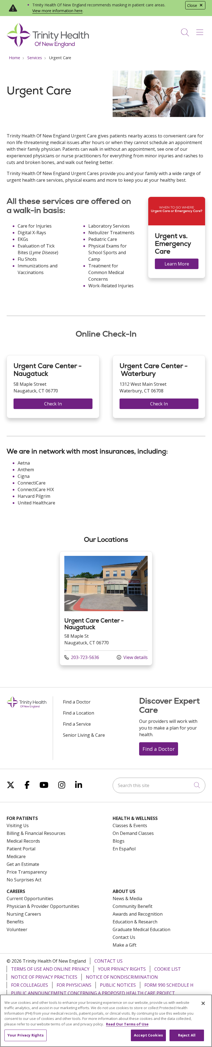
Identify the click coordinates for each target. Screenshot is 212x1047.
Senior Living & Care (84, 735)
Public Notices (118, 985)
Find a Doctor (77, 702)
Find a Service (77, 724)
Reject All (186, 1035)
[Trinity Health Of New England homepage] (48, 46)
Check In (53, 404)
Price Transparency (27, 872)
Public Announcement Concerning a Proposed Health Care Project (93, 993)
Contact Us (124, 937)
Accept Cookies (148, 1035)
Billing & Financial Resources (36, 833)
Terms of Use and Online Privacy (50, 969)
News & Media (127, 898)
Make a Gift (124, 945)
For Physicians (74, 985)
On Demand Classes (133, 833)
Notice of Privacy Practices (44, 977)
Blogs (118, 841)
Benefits (15, 922)
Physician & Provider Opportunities (43, 906)
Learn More (177, 264)
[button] (200, 30)
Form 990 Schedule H (169, 985)
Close (192, 5)
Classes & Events (130, 825)
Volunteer (17, 929)
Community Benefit (132, 906)
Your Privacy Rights (122, 969)
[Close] (203, 1003)
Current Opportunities (30, 898)
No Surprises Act (24, 880)
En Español (124, 849)
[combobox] (159, 785)
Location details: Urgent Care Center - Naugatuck (106, 608)
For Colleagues (29, 985)
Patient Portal (21, 849)
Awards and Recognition (138, 914)
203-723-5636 (81, 657)
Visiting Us (18, 825)
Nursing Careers (24, 914)
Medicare (16, 856)
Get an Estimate (23, 864)
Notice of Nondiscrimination (122, 977)
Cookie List (167, 969)
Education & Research (135, 922)
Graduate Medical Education (141, 929)
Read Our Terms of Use (127, 1024)
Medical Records (23, 841)
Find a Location (78, 713)
